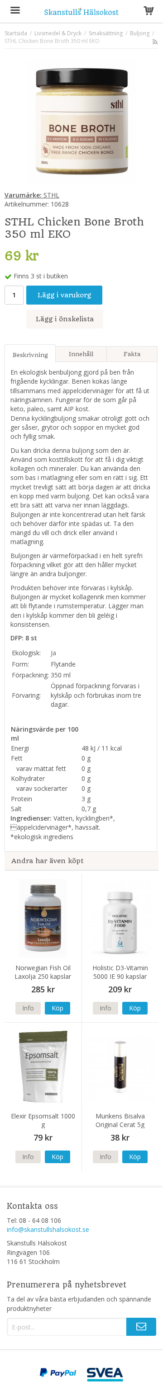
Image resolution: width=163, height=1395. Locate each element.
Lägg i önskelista (65, 319)
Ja (53, 652)
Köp (57, 1008)
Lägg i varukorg (64, 295)
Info (28, 1008)
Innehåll (81, 354)
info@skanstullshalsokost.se (48, 1229)
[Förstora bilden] (81, 121)
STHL (32, 195)
